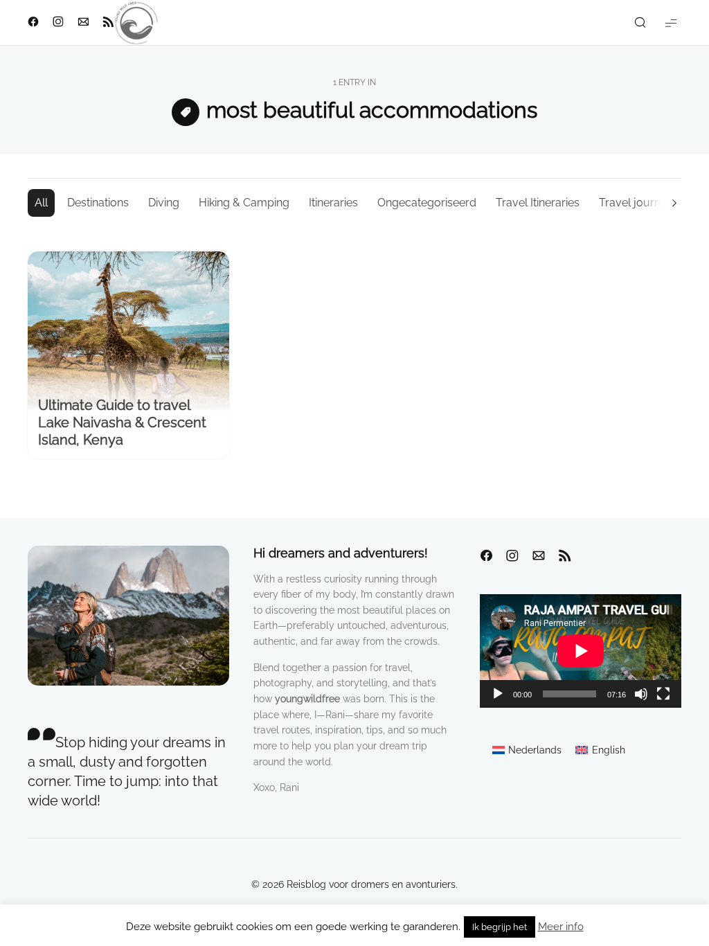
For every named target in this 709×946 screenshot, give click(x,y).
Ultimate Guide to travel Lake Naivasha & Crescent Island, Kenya (122, 422)
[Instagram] (512, 556)
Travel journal (634, 202)
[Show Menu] (671, 22)
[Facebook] (486, 556)
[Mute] (641, 694)
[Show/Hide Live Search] (640, 23)
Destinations (98, 202)
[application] (580, 651)
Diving (163, 202)
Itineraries (333, 202)
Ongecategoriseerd (426, 202)
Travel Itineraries (538, 202)
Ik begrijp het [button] (499, 927)
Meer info (561, 926)
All (41, 202)
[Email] (538, 556)
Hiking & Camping (244, 202)
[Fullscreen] (663, 694)
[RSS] (565, 556)
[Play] (498, 694)
